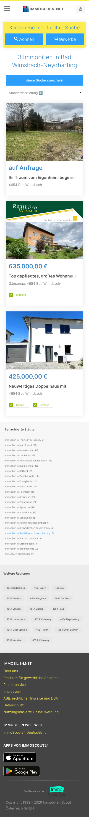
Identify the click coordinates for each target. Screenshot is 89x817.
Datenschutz (13, 705)
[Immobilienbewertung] (54, 791)
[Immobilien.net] (43, 9)
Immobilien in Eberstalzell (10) (21, 486)
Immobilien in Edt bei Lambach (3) (23, 538)
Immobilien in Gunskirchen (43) (21, 450)
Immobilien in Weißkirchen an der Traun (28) (28, 460)
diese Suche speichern (44, 80)
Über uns (10, 671)
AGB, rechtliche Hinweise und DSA (30, 698)
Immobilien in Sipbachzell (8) (20, 507)
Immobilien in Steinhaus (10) (20, 497)
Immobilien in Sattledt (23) (19, 471)
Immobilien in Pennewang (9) (20, 502)
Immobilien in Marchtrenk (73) (21, 445)
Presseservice (14, 684)
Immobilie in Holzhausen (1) (19, 553)
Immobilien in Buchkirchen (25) (21, 465)
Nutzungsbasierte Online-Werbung (31, 712)
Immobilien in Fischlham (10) (20, 491)
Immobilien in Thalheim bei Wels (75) (24, 439)
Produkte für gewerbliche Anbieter (30, 678)
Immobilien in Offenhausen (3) (21, 543)
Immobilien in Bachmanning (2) (21, 548)
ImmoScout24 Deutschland (25, 732)
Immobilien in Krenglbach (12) (21, 481)
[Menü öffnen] (7, 9)
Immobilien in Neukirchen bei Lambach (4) (27, 522)
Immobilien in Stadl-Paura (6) (20, 512)
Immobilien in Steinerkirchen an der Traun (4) (29, 528)
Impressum (12, 691)
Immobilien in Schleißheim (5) (20, 517)
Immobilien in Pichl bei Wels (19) (22, 476)
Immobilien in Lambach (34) (20, 455)
